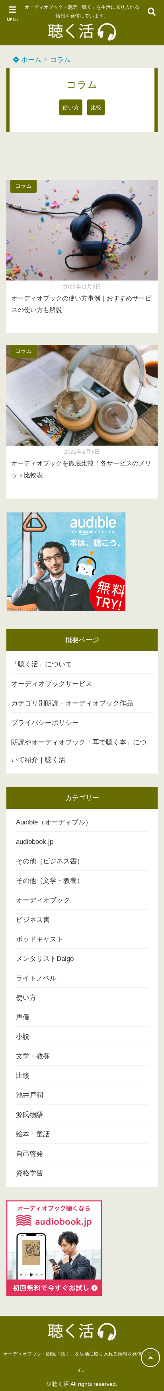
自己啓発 (29, 1153)
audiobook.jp (34, 842)
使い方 (70, 107)
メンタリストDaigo (45, 958)
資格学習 (29, 1173)
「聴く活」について (41, 664)
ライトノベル (36, 978)
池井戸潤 (29, 1095)
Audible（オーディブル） (54, 822)
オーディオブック (43, 900)
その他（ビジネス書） (50, 861)
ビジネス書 (33, 919)
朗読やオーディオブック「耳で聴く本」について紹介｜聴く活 (78, 751)
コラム (60, 60)
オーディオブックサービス (51, 684)
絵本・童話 (33, 1134)
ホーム (30, 60)
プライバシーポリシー (45, 723)
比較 (96, 107)
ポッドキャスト (39, 939)
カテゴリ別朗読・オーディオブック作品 (72, 703)
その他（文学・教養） (50, 880)
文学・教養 (33, 1056)
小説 (22, 1036)
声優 (22, 1017)
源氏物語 (29, 1114)
